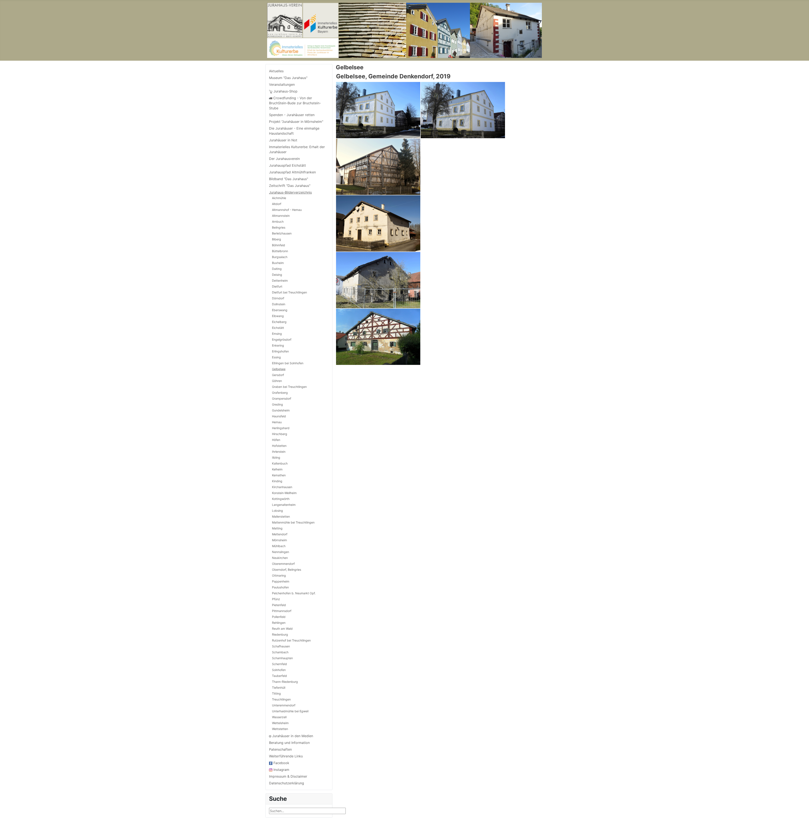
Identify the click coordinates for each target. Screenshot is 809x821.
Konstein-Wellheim (284, 493)
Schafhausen (281, 646)
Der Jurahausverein (284, 159)
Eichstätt (278, 327)
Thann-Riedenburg (285, 681)
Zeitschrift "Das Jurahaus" (289, 185)
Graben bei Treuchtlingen (289, 386)
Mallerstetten (281, 516)
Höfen (276, 440)
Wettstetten (280, 729)
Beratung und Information (289, 743)
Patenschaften (280, 749)
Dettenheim (280, 280)
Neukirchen (280, 558)
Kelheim (277, 469)
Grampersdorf (281, 398)
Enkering (278, 345)
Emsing (277, 333)
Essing (276, 357)
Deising (277, 274)
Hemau (277, 422)
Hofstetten (279, 445)
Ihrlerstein (278, 451)
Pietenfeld (279, 605)
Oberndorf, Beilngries (286, 569)
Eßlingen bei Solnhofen (287, 363)
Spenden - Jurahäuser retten (292, 115)
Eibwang (278, 316)
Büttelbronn (280, 251)
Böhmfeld (278, 245)
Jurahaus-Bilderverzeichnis (290, 192)
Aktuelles (276, 71)
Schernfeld (279, 664)
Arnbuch (278, 221)
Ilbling (276, 457)
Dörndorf (278, 298)
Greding (277, 404)
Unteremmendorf (283, 705)
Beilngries (278, 227)
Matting (277, 528)
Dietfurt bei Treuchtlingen (289, 292)
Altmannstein (281, 215)
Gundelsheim (281, 410)
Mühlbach (278, 546)
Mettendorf (279, 534)
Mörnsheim (279, 540)
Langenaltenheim (284, 504)
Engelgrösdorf (281, 339)
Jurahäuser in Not (283, 140)
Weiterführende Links (286, 756)
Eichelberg (279, 322)
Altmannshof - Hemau (287, 210)
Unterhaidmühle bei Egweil (290, 711)
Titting (276, 693)
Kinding (277, 481)
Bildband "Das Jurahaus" (288, 179)
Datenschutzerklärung (286, 783)
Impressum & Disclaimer (288, 776)
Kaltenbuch (280, 463)
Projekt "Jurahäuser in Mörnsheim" (296, 121)
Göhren (277, 381)
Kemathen (279, 475)
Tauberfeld (279, 676)
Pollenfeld (278, 617)
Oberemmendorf (283, 563)
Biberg (276, 239)
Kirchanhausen (282, 487)
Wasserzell (279, 717)
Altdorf (276, 204)
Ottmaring (279, 575)
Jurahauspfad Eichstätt (287, 165)
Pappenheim (280, 581)
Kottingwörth (280, 499)
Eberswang (279, 310)
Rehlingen (278, 622)
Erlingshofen (280, 351)
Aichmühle (279, 198)
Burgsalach (279, 257)
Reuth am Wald (282, 628)
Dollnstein (278, 304)
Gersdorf (278, 375)
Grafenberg (280, 392)
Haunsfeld (279, 416)
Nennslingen (280, 552)
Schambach (280, 652)
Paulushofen (280, 587)
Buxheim (278, 263)
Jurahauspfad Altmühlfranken (292, 172)
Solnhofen (279, 670)
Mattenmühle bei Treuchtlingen (293, 522)
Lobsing (277, 510)
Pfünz (276, 599)
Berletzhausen (282, 233)
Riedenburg (280, 634)
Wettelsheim (280, 723)
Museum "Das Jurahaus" (288, 78)
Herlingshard (280, 428)
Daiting (277, 269)
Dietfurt (277, 286)
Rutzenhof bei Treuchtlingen (291, 640)
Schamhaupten (282, 658)
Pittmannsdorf (281, 611)
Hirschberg (279, 434)
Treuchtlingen (281, 699)
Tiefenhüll (278, 687)
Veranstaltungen (282, 84)
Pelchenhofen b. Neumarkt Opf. (294, 593)
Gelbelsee (278, 369)
